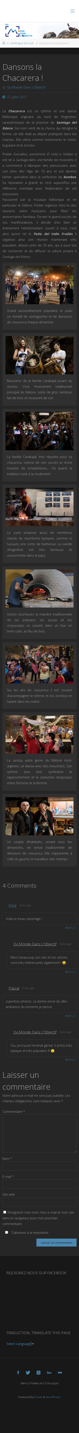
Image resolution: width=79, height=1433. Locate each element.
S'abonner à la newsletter (29, 1232)
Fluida (38, 1397)
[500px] (49, 1372)
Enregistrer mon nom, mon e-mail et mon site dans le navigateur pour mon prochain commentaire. (38, 1218)
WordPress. (53, 1397)
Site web (8, 1194)
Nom (7, 1158)
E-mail (8, 1176)
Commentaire (13, 1111)
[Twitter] (28, 1372)
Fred (12, 905)
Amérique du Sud (21, 43)
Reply (70, 928)
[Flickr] (60, 1372)
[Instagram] (38, 1372)
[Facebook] (18, 1372)
